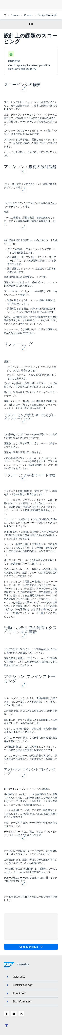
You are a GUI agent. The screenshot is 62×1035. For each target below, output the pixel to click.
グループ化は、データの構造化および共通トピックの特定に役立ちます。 (30, 879)
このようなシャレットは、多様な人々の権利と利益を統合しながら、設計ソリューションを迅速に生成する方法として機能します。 (30, 572)
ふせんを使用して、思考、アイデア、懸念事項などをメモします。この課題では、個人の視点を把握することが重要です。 (30, 813)
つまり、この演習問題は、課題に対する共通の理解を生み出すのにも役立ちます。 (30, 730)
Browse (15, 15)
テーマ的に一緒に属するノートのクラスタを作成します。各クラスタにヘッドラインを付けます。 (30, 852)
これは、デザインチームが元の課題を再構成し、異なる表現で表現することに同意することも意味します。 (30, 759)
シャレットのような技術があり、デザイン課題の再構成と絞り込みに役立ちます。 (30, 331)
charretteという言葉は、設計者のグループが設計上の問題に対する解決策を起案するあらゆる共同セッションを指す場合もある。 (31, 535)
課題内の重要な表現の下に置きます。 (23, 452)
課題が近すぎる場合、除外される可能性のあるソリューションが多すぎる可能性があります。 (31, 310)
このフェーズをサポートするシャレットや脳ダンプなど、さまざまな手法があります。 (30, 132)
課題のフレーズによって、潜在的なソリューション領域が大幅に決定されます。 (30, 284)
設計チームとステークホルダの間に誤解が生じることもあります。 (31, 377)
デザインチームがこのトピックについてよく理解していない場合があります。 (31, 369)
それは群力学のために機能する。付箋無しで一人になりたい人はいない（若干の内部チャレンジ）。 (30, 870)
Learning (23, 964)
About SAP (19, 993)
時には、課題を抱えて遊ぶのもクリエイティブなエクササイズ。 (30, 394)
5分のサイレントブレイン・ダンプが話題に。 (28, 788)
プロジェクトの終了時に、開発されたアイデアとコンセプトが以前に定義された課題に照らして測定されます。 (30, 143)
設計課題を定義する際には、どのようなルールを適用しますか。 (30, 242)
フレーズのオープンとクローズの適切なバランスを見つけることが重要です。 (30, 293)
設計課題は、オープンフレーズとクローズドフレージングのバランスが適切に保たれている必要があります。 (31, 260)
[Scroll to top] (6, 1025)
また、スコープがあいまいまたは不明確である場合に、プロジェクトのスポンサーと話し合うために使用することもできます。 (30, 523)
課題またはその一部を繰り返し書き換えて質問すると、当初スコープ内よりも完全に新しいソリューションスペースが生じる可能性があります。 (30, 404)
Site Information (22, 1001)
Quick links (19, 976)
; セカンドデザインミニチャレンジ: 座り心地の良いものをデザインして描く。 (30, 205)
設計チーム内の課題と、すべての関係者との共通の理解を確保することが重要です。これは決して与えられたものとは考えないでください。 (30, 320)
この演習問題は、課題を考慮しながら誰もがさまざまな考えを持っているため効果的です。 (30, 861)
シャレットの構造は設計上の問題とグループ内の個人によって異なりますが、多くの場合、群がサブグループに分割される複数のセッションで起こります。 (30, 549)
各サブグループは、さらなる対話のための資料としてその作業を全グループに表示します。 (30, 562)
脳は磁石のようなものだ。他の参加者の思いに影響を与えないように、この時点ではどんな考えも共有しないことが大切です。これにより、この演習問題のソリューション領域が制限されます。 (30, 799)
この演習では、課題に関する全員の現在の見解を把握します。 (30, 712)
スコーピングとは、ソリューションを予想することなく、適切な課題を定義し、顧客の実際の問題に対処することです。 (30, 105)
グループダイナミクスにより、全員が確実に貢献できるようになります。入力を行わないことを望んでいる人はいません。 (30, 702)
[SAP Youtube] (14, 1013)
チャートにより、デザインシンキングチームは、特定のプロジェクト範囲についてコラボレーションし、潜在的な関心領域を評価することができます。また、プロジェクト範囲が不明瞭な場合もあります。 (30, 506)
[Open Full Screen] (23, 88)
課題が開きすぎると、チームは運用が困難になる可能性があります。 (31, 302)
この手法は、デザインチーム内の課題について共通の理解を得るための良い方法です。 (30, 436)
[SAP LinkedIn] (21, 1013)
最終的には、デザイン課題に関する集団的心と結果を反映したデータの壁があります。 (30, 721)
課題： (7, 361)
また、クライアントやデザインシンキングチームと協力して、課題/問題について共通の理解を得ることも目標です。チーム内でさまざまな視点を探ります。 (30, 119)
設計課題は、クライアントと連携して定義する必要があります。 (31, 270)
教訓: (6, 212)
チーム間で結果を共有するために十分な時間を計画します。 (30, 898)
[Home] (5, 15)
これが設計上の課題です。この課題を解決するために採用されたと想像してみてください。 (30, 651)
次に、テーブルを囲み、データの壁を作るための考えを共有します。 (30, 824)
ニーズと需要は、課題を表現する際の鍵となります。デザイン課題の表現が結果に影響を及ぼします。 (29, 221)
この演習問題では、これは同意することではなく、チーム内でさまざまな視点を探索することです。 (30, 748)
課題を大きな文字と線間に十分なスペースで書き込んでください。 (30, 445)
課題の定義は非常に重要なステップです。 (26, 276)
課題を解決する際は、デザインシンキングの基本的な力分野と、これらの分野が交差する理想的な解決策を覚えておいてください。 (30, 662)
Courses (28, 15)
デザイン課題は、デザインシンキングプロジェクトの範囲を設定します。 (31, 251)
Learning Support (23, 985)
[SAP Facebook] (6, 1013)
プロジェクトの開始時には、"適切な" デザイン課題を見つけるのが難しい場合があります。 (30, 493)
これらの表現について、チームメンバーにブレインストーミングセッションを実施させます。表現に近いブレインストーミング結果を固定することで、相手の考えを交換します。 (30, 463)
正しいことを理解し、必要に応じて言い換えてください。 (30, 154)
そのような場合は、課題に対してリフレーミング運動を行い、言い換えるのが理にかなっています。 (30, 385)
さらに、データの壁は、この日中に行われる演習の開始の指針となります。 (30, 739)
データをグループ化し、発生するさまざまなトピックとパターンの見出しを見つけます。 (30, 833)
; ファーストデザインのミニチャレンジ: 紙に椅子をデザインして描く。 (30, 186)
